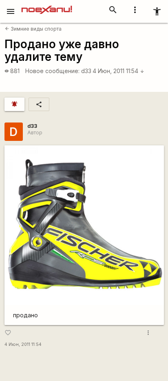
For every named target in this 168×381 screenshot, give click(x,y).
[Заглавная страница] (46, 5)
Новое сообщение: (52, 70)
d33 (86, 70)
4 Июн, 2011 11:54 (118, 70)
